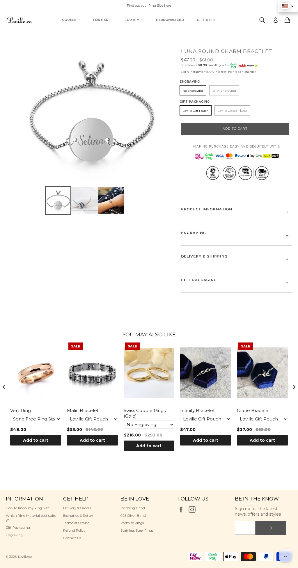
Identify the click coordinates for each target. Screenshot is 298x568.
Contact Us (72, 538)
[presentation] (4, 386)
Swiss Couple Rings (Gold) (145, 413)
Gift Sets (206, 20)
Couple (69, 20)
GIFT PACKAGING (199, 280)
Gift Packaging (18, 528)
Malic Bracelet (83, 410)
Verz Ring (20, 410)
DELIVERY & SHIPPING (204, 256)
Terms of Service (76, 523)
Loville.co (25, 557)
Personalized (170, 20)
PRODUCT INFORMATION (206, 209)
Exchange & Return (79, 516)
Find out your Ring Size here (149, 5)
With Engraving (224, 91)
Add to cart (35, 440)
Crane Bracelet (253, 410)
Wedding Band (132, 508)
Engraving (14, 535)
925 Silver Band (133, 516)
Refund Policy (74, 530)
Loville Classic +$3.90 (232, 111)
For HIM (133, 20)
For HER (101, 20)
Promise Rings (132, 523)
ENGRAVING (193, 233)
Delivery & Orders (77, 508)
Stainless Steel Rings (136, 530)
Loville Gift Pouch (195, 111)
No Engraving (193, 91)
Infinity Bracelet (197, 410)
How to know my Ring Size (27, 508)
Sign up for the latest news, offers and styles (258, 511)
